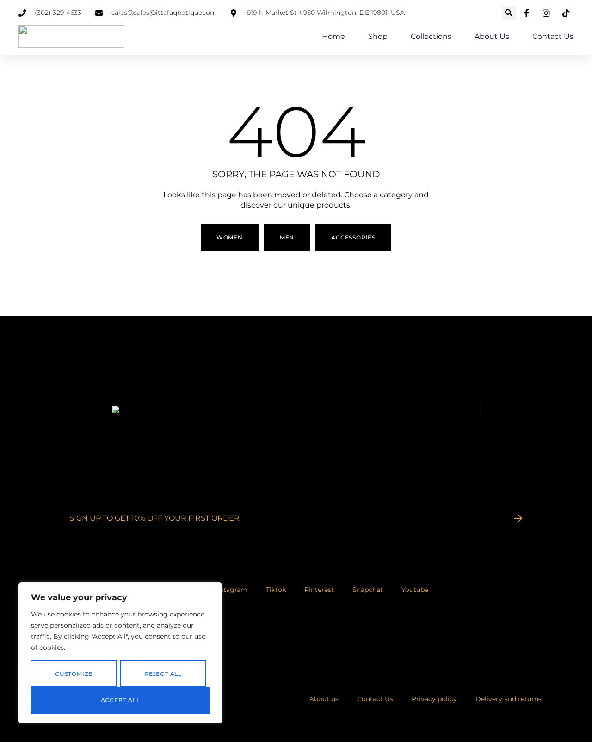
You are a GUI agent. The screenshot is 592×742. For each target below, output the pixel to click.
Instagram (230, 589)
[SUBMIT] (518, 518)
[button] (509, 13)
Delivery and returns (508, 699)
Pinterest (319, 589)
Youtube (414, 589)
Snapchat (367, 589)
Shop (378, 36)
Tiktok (276, 589)
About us (492, 36)
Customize (73, 673)
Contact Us (553, 36)
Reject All (163, 673)
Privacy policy (434, 699)
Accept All (120, 700)
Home (333, 36)
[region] (120, 652)
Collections (431, 36)
